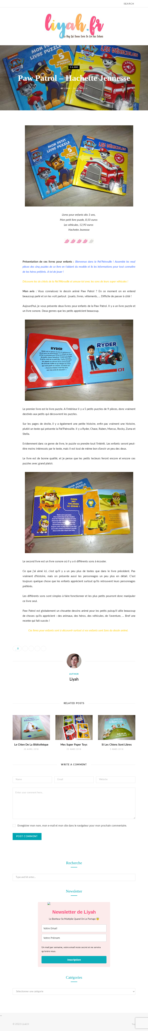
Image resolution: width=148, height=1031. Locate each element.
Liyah (67, 88)
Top (133, 1024)
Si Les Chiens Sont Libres (117, 744)
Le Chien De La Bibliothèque (31, 744)
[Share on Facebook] (10, 132)
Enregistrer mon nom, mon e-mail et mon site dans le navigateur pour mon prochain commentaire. (72, 826)
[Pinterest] (10, 151)
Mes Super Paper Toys (73, 744)
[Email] (10, 160)
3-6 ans (74, 67)
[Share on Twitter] (10, 142)
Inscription (74, 959)
